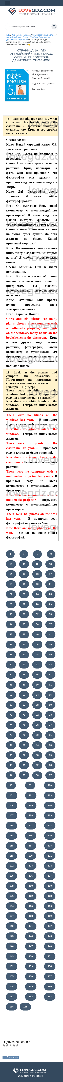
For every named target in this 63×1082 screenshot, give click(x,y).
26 (11, 604)
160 (50, 986)
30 (11, 614)
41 (50, 634)
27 (24, 604)
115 (50, 835)
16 (37, 574)
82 (11, 745)
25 (50, 594)
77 (50, 725)
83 (24, 745)
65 (50, 694)
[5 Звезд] (17, 1045)
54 (11, 674)
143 (12, 936)
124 (50, 865)
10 (11, 564)
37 (50, 624)
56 (37, 674)
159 (31, 986)
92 (37, 765)
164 (12, 1006)
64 (37, 694)
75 (24, 725)
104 (12, 805)
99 (30, 785)
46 (11, 654)
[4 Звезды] (14, 1045)
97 (50, 775)
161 (12, 996)
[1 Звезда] (4, 1045)
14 (11, 574)
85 (50, 745)
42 (11, 644)
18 (11, 584)
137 (12, 916)
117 (31, 845)
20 (37, 584)
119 (11, 855)
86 (11, 755)
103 (50, 795)
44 (37, 644)
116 (11, 845)
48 (37, 654)
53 (50, 664)
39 (24, 634)
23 (24, 594)
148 (50, 946)
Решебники (16, 35)
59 (24, 684)
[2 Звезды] (7, 1045)
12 (37, 564)
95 (24, 775)
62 (11, 694)
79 (24, 735)
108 (31, 815)
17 (50, 574)
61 (50, 684)
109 (50, 815)
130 (50, 886)
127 (50, 875)
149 (12, 956)
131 (12, 896)
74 (11, 725)
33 (50, 614)
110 (11, 825)
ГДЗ (8, 35)
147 (31, 946)
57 (50, 674)
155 (12, 976)
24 (37, 594)
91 (24, 765)
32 (37, 614)
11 (24, 564)
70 (11, 714)
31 (24, 614)
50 (11, 664)
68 (37, 705)
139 (50, 916)
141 (31, 926)
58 (11, 684)
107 (12, 815)
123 (31, 865)
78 (11, 735)
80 (37, 735)
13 (50, 564)
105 (31, 805)
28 (37, 604)
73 (50, 714)
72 (37, 714)
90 (11, 765)
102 (31, 795)
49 (50, 654)
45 (50, 644)
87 (24, 755)
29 (50, 604)
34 (11, 624)
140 (12, 926)
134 (12, 906)
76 (37, 725)
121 (50, 855)
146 (12, 946)
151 (50, 956)
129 (31, 886)
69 (50, 705)
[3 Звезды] (10, 1045)
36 (37, 624)
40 (37, 634)
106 (50, 805)
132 (31, 896)
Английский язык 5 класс (43, 35)
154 (50, 966)
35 (24, 624)
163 (50, 996)
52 (37, 664)
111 (31, 825)
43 (24, 644)
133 (50, 896)
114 (31, 835)
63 (24, 694)
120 (31, 855)
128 (12, 886)
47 (24, 654)
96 (37, 775)
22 (11, 594)
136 (50, 906)
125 (12, 875)
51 (24, 664)
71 (24, 714)
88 (37, 755)
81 (50, 735)
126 (31, 875)
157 (50, 976)
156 (31, 976)
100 (50, 785)
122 (12, 865)
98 (11, 785)
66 (11, 705)
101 (12, 795)
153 (31, 966)
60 (37, 684)
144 (31, 936)
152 (12, 966)
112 (50, 825)
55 (24, 674)
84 (37, 745)
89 (50, 755)
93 (50, 765)
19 (24, 584)
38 (11, 634)
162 (31, 996)
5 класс (27, 35)
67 (24, 705)
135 (31, 906)
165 (25, 1006)
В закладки (12, 1057)
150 (31, 956)
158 (12, 986)
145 (50, 936)
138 (31, 916)
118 (50, 845)
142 (50, 926)
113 (11, 835)
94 (11, 775)
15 (24, 574)
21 (50, 584)
